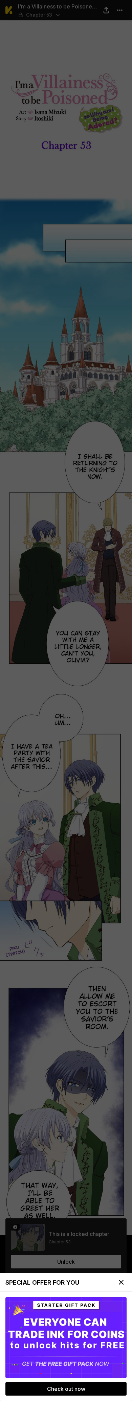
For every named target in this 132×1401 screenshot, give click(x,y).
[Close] (121, 1282)
